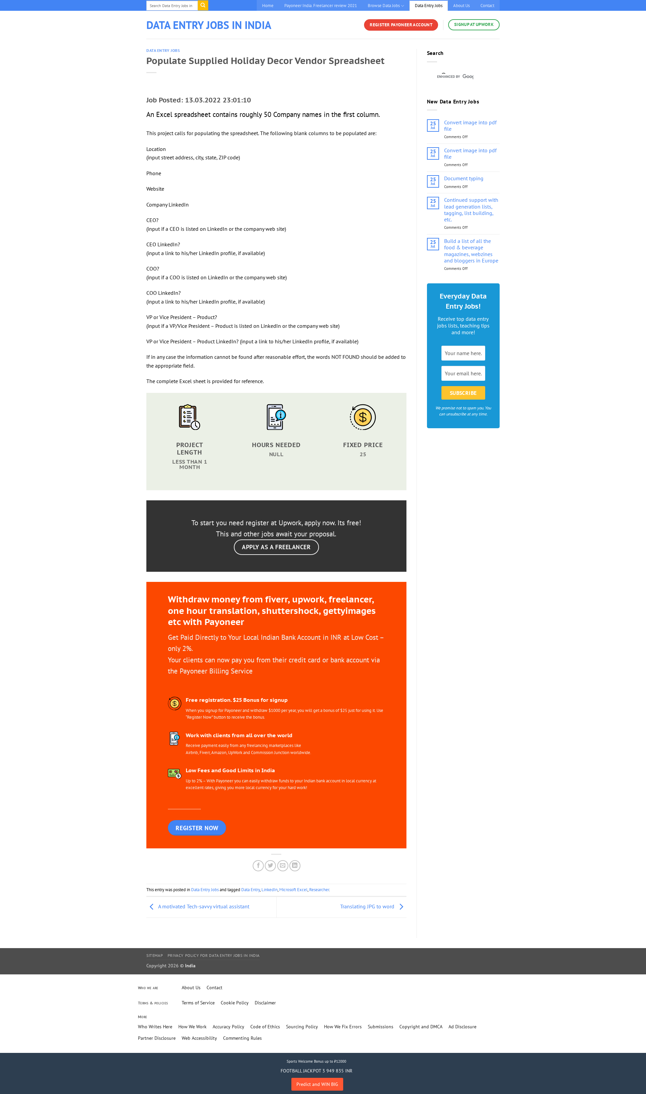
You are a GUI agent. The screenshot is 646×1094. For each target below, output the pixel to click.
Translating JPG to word (368, 906)
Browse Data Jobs (384, 5)
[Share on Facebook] (258, 865)
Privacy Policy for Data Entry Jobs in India (214, 955)
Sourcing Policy (302, 1027)
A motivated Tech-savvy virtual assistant (203, 906)
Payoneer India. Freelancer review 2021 (320, 5)
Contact (487, 5)
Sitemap (154, 955)
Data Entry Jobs (428, 5)
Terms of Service (198, 1003)
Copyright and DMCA (420, 1027)
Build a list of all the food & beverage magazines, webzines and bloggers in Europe (471, 251)
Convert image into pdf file (470, 125)
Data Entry (250, 890)
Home (268, 5)
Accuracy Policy (228, 1027)
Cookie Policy (235, 1003)
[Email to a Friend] (282, 865)
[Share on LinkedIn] (294, 865)
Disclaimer (265, 1003)
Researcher (319, 890)
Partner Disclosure (157, 1038)
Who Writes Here (155, 1027)
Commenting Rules (242, 1038)
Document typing (463, 178)
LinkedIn (269, 890)
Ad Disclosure (462, 1027)
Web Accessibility (199, 1038)
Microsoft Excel (293, 890)
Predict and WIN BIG (317, 1084)
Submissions (380, 1027)
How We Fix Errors (343, 1027)
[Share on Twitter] (270, 865)
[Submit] (203, 5)
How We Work (192, 1027)
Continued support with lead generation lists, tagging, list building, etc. (471, 210)
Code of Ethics (265, 1027)
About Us (461, 5)
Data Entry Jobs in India (208, 25)
